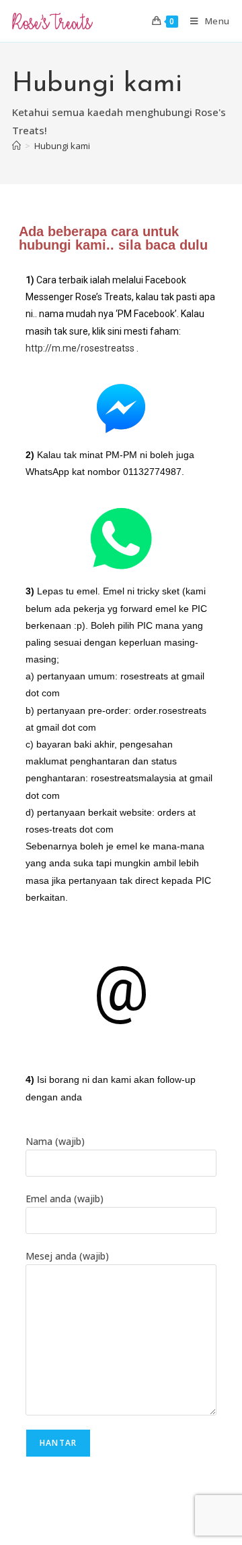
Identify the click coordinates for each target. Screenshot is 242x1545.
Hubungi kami (62, 146)
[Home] (16, 146)
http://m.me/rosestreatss (80, 348)
